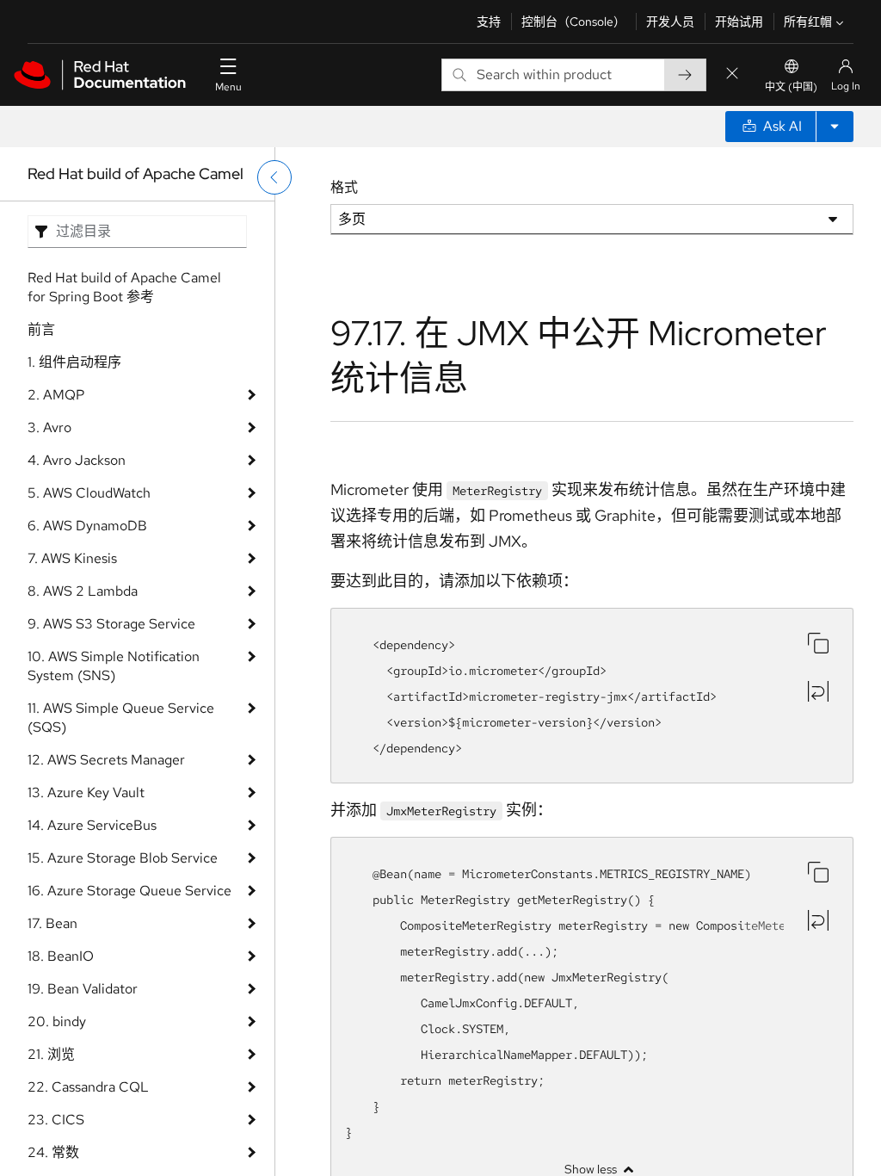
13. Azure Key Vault (86, 792)
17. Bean (52, 923)
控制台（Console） (573, 21)
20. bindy (57, 1021)
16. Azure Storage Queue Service (129, 891)
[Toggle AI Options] (834, 126)
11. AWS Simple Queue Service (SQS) (121, 717)
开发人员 (670, 21)
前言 (41, 329)
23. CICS (56, 1120)
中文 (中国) (791, 87)
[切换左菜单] (274, 177)
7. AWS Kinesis (72, 558)
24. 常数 (53, 1152)
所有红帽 (808, 21)
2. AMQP (56, 395)
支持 (489, 21)
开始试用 (739, 21)
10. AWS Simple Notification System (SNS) (114, 665)
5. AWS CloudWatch (89, 493)
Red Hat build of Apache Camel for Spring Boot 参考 (124, 287)
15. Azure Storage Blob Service (123, 858)
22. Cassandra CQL (88, 1087)
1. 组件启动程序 (74, 362)
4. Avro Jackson (77, 460)
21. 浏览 (51, 1054)
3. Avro (49, 427)
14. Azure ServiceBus (92, 825)
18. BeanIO (61, 956)
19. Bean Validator (83, 989)
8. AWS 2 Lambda (83, 591)
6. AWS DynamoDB (87, 526)
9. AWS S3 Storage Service (111, 624)
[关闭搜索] (732, 74)
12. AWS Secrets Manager (106, 760)
